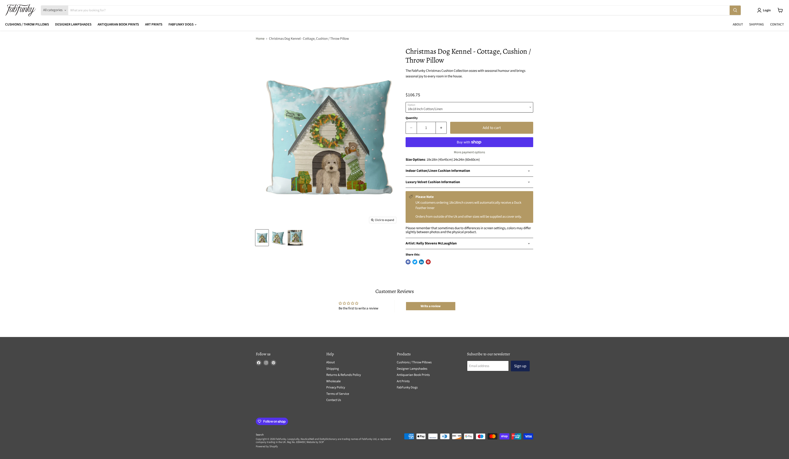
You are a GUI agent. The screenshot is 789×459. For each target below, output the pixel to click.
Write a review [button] (431, 306)
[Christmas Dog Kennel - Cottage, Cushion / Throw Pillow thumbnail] (262, 238)
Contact (777, 24)
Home (260, 39)
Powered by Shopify (267, 446)
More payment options (469, 152)
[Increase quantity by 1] (441, 128)
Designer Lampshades (73, 24)
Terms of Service (337, 394)
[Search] (735, 10)
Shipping (756, 24)
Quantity (412, 118)
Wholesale (333, 381)
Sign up (520, 366)
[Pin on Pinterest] (428, 261)
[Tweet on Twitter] (414, 261)
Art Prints (153, 24)
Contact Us (333, 400)
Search (260, 435)
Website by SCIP (315, 442)
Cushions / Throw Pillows (27, 24)
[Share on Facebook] (408, 261)
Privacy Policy (335, 387)
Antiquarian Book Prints (118, 24)
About (738, 24)
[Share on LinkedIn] (421, 261)
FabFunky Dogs (181, 24)
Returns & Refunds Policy (343, 375)
